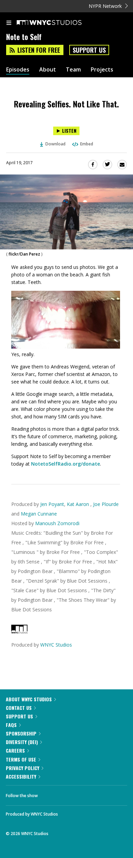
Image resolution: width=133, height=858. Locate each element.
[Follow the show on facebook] (50, 793)
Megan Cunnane (39, 513)
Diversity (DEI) (22, 741)
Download (55, 144)
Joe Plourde (106, 504)
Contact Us (19, 707)
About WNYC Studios (29, 699)
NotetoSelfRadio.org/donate (65, 463)
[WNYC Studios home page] (58, 23)
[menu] (8, 23)
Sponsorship (21, 733)
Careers (15, 750)
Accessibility (21, 776)
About (47, 69)
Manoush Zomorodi (57, 523)
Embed (86, 144)
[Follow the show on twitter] (68, 793)
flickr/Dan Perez (24, 254)
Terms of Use (21, 759)
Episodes (17, 69)
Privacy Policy (22, 767)
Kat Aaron (78, 504)
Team (73, 69)
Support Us (89, 50)
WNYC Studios (56, 644)
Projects (102, 69)
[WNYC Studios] (19, 631)
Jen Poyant (52, 504)
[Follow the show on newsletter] (87, 793)
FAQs (11, 724)
